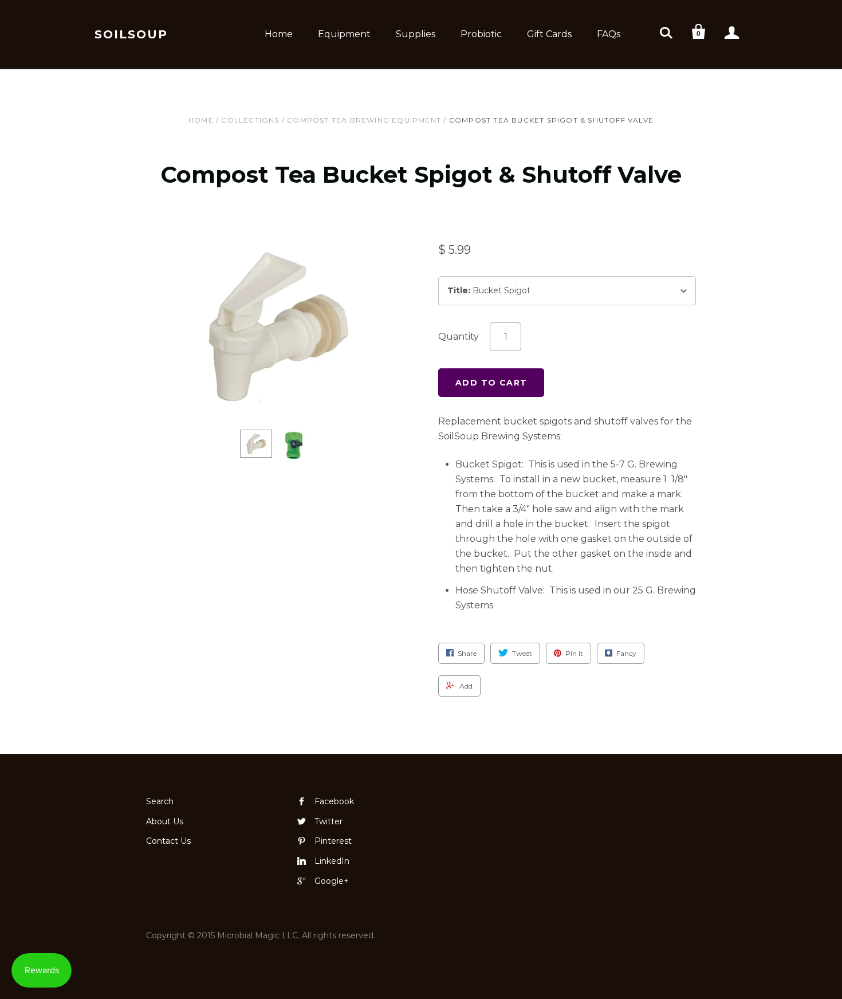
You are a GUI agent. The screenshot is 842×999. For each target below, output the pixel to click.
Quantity (458, 336)
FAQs (608, 34)
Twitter (328, 821)
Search (160, 801)
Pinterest (333, 841)
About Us (164, 821)
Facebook (334, 801)
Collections (250, 120)
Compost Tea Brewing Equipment (364, 120)
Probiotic (481, 34)
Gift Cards (549, 34)
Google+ (331, 881)
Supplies (415, 34)
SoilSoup (131, 34)
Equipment (344, 34)
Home (279, 34)
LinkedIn (331, 861)
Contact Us (168, 841)
